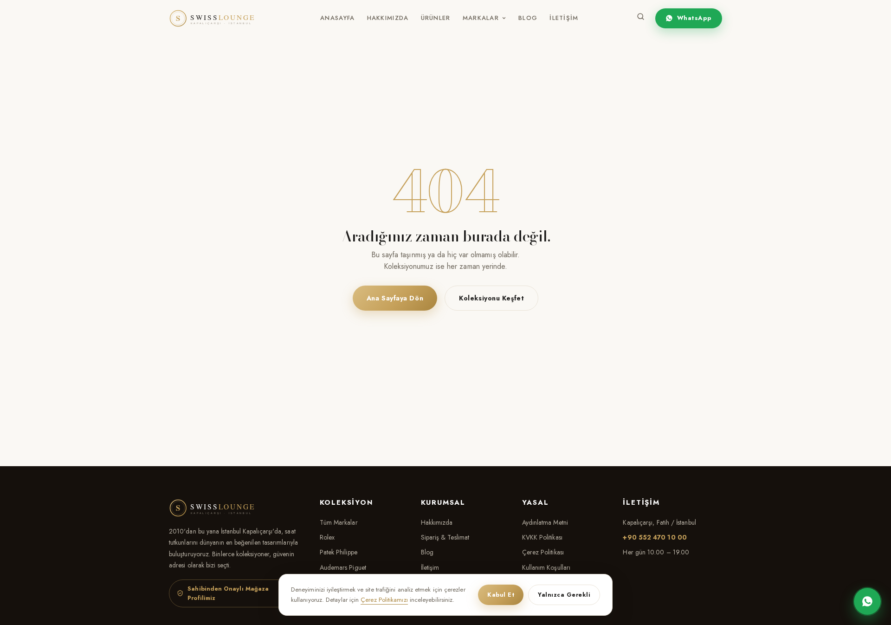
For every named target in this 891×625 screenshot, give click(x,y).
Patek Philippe (338, 552)
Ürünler (436, 17)
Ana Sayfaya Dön (395, 298)
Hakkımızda (388, 17)
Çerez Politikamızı (384, 599)
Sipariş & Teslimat (445, 537)
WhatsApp (694, 17)
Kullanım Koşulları (546, 567)
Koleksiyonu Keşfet (491, 298)
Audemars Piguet (343, 567)
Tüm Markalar (339, 522)
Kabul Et (500, 595)
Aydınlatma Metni (545, 522)
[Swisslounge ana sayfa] (217, 18)
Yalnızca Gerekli (564, 595)
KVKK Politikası (542, 537)
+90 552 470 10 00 (654, 537)
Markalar (481, 17)
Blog (527, 17)
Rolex (327, 537)
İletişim (563, 17)
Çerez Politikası (543, 552)
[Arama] (641, 18)
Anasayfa (337, 17)
